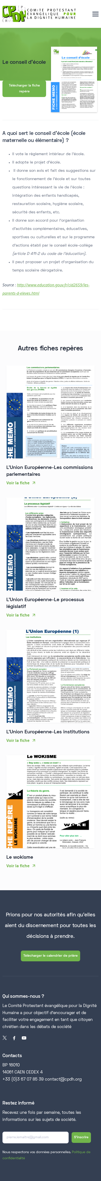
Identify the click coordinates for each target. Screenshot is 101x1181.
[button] (95, 14)
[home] (39, 14)
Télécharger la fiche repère (24, 88)
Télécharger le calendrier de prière (50, 955)
